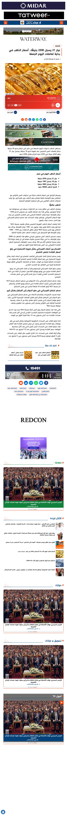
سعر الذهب (32, 388)
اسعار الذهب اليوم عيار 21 (32, 391)
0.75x (19, 105)
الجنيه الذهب (23, 388)
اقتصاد (57, 46)
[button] (36, 509)
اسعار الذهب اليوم (42, 388)
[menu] (61, 22)
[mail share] (26, 119)
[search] (5, 22)
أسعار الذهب (53, 388)
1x (15, 105)
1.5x (12, 105)
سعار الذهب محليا (19, 391)
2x (8, 105)
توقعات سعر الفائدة (21, 394)
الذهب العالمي (45, 391)
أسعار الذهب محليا (12, 388)
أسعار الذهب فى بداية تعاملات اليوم (38, 394)
